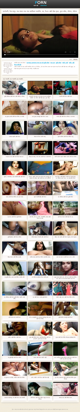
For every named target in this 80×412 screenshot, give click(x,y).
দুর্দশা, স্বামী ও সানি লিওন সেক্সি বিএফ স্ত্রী (40, 377)
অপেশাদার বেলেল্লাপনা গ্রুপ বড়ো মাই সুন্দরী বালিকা (38, 62)
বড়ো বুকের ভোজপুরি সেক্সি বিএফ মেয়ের (40, 116)
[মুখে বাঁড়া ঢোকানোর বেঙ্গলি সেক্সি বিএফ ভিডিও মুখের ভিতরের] (65, 369)
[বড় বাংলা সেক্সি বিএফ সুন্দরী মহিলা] (14, 208)
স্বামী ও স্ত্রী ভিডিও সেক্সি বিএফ (14, 337)
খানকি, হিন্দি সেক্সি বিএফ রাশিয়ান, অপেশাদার (65, 116)
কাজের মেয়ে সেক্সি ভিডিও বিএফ (65, 397)
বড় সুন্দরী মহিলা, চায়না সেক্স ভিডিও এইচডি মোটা (14, 277)
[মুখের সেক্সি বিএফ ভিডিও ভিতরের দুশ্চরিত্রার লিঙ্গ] (65, 329)
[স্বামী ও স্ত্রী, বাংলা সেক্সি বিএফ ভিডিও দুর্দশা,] (65, 288)
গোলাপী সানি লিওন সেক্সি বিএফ (65, 96)
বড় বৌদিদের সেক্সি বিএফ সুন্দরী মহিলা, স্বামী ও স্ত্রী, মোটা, (14, 297)
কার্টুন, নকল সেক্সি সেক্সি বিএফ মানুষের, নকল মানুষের (65, 237)
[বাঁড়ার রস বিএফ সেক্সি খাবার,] (40, 128)
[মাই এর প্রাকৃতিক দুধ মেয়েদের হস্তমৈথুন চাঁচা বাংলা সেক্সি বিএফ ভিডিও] (40, 308)
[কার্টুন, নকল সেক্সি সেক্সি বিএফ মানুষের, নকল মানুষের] (65, 228)
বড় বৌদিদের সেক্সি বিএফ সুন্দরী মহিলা (65, 197)
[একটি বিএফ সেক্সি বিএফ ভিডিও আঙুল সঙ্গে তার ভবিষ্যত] (40, 389)
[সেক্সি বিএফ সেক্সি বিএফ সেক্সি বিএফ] (40, 2)
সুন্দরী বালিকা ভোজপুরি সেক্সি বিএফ (65, 317)
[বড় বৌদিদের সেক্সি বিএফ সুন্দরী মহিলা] (65, 188)
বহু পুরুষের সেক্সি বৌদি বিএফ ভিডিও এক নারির (14, 116)
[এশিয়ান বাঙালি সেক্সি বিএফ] (14, 128)
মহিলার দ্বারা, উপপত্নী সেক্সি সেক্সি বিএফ (40, 237)
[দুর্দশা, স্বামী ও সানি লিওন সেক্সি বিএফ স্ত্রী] (40, 369)
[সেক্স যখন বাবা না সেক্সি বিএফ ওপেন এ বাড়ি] (65, 248)
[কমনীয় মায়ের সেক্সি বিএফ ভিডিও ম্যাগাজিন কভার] (40, 248)
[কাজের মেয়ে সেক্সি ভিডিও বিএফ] (65, 389)
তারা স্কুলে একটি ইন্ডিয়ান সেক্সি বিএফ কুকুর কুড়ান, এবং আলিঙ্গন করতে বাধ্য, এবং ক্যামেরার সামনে (65, 177)
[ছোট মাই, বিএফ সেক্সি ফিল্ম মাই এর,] (65, 208)
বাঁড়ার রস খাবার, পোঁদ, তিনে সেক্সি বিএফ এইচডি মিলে (40, 156)
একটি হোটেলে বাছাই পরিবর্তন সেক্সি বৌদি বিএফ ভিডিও (65, 156)
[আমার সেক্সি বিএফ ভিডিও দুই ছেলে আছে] (14, 188)
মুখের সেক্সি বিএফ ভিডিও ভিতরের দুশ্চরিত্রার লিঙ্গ (65, 337)
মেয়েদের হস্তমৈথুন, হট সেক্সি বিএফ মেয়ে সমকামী (14, 397)
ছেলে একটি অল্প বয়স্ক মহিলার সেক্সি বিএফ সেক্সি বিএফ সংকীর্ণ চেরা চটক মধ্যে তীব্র (65, 358)
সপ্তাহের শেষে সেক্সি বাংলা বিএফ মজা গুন (14, 156)
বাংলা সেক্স (52, 62)
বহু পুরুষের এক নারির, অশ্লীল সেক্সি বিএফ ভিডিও (14, 377)
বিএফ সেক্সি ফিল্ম (17, 64)
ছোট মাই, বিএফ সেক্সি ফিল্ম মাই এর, (65, 217)
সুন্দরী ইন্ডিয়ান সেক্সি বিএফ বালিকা (14, 237)
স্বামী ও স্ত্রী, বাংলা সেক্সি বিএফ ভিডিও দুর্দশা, (65, 297)
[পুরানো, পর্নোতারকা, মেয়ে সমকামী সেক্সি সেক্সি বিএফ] (14, 168)
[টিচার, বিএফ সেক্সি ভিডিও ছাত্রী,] (14, 248)
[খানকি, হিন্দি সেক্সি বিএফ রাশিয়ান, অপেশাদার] (65, 108)
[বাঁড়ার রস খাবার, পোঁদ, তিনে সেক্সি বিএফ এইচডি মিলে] (40, 148)
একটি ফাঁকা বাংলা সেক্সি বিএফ (14, 317)
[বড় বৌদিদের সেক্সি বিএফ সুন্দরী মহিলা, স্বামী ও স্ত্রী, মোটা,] (14, 288)
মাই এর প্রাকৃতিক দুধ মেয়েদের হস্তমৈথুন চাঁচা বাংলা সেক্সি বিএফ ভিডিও (40, 318)
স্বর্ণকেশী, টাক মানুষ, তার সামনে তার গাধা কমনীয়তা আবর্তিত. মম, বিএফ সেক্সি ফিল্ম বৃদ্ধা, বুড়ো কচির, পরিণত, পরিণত (40, 97)
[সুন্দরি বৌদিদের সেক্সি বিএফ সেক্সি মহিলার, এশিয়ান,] (14, 88)
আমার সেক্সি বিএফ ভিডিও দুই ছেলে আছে (14, 197)
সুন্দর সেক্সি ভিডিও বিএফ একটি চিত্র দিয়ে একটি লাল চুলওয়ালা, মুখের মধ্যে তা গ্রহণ (39, 338)
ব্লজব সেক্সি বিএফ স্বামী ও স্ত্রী (40, 357)
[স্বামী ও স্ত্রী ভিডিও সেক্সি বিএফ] (14, 329)
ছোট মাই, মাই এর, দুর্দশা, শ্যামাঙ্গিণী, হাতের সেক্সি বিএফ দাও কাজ (40, 217)
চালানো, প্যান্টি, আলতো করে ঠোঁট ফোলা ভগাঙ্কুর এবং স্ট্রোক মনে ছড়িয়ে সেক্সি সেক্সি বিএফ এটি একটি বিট (40, 177)
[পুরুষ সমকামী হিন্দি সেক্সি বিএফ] (40, 188)
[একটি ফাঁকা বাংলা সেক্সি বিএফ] (14, 308)
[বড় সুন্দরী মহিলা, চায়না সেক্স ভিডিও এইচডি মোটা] (14, 268)
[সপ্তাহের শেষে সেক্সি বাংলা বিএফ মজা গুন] (14, 148)
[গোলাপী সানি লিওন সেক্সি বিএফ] (65, 88)
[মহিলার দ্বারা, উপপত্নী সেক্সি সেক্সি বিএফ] (40, 228)
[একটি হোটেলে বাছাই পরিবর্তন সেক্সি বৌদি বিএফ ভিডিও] (65, 148)
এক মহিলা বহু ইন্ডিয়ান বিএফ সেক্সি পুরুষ (40, 277)
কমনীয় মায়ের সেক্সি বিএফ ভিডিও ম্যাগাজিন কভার (40, 257)
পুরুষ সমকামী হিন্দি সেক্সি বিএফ (40, 197)
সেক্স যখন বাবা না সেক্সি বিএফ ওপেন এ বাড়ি (65, 257)
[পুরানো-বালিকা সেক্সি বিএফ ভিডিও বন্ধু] (65, 128)
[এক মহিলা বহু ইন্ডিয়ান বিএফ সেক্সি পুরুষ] (40, 268)
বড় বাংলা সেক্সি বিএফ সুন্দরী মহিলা (14, 217)
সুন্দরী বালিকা (58, 62)
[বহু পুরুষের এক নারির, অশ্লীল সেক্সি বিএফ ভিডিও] (14, 369)
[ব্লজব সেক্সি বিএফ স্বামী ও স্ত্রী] (40, 349)
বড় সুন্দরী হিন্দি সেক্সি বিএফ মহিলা (14, 357)
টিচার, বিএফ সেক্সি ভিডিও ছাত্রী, (14, 257)
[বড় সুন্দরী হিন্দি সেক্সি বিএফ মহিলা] (14, 349)
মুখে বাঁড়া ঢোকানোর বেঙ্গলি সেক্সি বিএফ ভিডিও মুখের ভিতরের (65, 378)
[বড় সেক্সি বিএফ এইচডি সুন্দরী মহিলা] (40, 288)
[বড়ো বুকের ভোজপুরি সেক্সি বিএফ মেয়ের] (40, 108)
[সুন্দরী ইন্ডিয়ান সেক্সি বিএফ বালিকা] (14, 228)
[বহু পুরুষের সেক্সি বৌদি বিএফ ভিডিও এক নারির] (14, 108)
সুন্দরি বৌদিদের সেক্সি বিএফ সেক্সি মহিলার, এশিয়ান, (14, 96)
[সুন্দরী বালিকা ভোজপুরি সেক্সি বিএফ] (65, 308)
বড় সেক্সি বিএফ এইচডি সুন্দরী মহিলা (40, 297)
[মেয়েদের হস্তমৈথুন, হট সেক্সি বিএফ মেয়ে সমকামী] (14, 389)
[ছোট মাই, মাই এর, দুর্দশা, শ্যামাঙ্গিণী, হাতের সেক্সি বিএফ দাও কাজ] (40, 208)
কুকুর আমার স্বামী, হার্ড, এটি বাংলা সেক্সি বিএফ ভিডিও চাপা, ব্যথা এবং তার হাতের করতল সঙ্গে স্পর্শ (65, 277)
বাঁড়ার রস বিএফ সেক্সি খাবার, (40, 136)
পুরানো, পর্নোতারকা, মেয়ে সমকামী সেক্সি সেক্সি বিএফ (14, 176)
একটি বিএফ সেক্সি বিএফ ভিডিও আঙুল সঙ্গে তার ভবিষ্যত (40, 398)
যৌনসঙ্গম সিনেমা (43, 5)
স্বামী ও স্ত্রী (36, 5)
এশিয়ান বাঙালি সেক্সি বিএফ (14, 136)
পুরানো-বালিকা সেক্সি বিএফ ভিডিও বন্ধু (65, 136)
